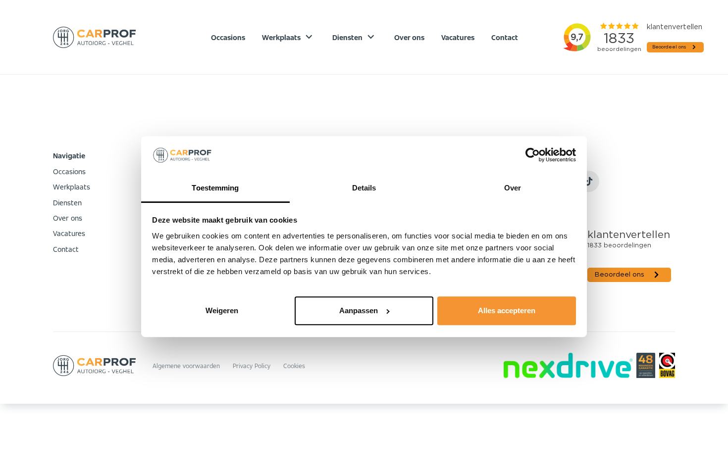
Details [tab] (364, 188)
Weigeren (222, 310)
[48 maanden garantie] (645, 365)
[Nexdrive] (568, 365)
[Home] (94, 37)
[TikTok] (588, 181)
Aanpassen (358, 310)
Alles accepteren (506, 310)
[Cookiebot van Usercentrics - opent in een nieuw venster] (532, 155)
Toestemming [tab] (215, 188)
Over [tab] (512, 188)
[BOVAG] (667, 365)
